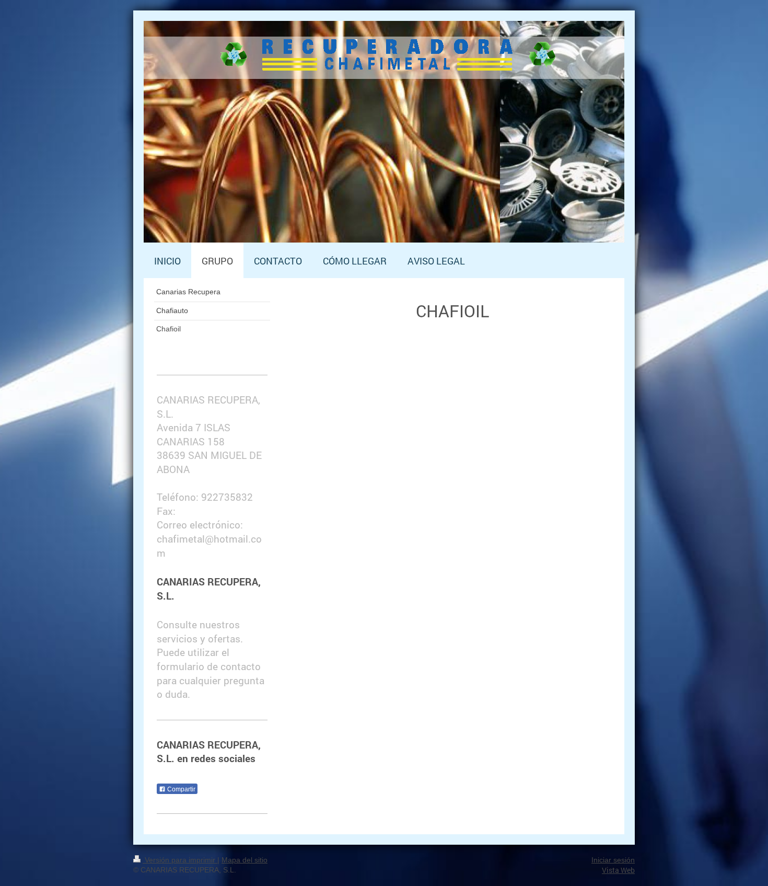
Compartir (180, 789)
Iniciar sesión (613, 860)
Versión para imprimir (180, 860)
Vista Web (618, 870)
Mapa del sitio (244, 860)
